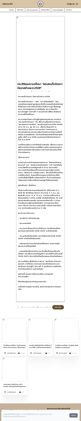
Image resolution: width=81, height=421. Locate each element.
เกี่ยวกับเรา (20, 10)
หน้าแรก (11, 10)
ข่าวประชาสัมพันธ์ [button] (57, 10)
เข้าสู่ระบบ (71, 4)
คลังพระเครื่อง (45, 10)
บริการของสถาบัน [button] (32, 10)
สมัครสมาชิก (7, 3)
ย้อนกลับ (58, 307)
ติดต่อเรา (69, 10)
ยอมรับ (73, 415)
